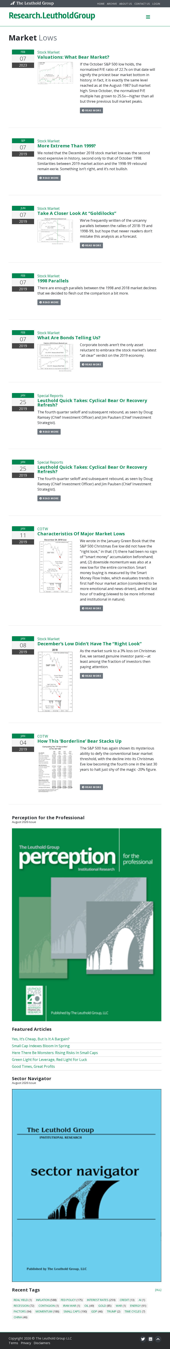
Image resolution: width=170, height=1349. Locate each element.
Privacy (26, 1343)
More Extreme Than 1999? (66, 146)
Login (156, 3)
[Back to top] (158, 1339)
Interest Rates (97, 1300)
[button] (148, 16)
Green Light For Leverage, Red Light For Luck (49, 1059)
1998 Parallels (53, 281)
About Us (125, 3)
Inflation (43, 1300)
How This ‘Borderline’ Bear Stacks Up (79, 741)
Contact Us (142, 3)
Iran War (69, 1306)
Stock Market (48, 52)
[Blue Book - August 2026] (86, 1185)
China (18, 1317)
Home (100, 3)
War (119, 1306)
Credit (124, 1300)
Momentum (44, 1311)
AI (140, 1300)
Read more (92, 110)
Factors (20, 1311)
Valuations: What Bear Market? (73, 57)
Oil (86, 1306)
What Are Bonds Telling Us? (68, 338)
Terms (13, 1343)
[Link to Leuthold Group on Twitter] (143, 1339)
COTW (42, 528)
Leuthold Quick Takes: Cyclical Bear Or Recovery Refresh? (92, 402)
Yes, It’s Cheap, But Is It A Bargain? (41, 1039)
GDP (94, 1311)
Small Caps (72, 1311)
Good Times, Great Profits (33, 1066)
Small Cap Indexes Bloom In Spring (41, 1045)
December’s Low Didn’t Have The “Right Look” (89, 644)
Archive (112, 3)
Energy (135, 1306)
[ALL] (158, 1290)
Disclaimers (42, 1343)
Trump (111, 1311)
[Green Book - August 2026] (86, 924)
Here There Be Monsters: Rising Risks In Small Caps (55, 1052)
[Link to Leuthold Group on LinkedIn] (150, 1339)
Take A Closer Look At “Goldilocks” (76, 213)
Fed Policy (68, 1300)
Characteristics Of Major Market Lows (81, 534)
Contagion (47, 1306)
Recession (21, 1306)
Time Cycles (133, 1311)
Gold (102, 1306)
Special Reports (50, 395)
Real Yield (21, 1300)
